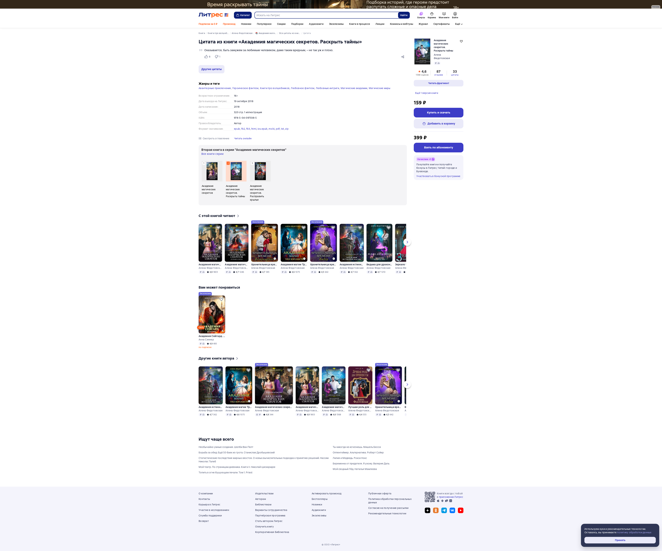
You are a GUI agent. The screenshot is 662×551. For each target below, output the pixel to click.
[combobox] (326, 15)
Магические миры (379, 88)
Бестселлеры (320, 499)
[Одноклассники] (436, 510)
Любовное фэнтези (302, 88)
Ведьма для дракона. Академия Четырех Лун (379, 264)
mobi (272, 128)
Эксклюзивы (336, 23)
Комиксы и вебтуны (401, 23)
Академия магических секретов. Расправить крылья (236, 264)
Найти (404, 15)
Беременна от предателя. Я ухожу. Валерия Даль (361, 463)
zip (287, 128)
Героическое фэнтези (245, 88)
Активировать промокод (326, 493)
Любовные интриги (327, 88)
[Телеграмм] (444, 510)
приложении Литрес (451, 496)
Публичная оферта (379, 493)
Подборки (297, 23)
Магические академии (354, 88)
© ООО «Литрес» (331, 544)
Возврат (204, 521)
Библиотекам (263, 504)
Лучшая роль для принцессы (360, 407)
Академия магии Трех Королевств (294, 264)
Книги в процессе (359, 23)
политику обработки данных (634, 532)
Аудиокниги (316, 23)
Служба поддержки (210, 515)
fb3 (248, 128)
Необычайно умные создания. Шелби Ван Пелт (226, 447)
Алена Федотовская (210, 267)
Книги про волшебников (274, 88)
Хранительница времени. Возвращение (264, 264)
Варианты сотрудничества (271, 510)
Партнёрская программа (270, 515)
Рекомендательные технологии (387, 513)
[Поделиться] (403, 57)
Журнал (423, 23)
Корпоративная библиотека (272, 532)
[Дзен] (427, 510)
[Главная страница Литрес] (213, 15)
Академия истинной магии (352, 264)
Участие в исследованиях (214, 510)
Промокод (229, 23)
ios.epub (263, 128)
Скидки (281, 23)
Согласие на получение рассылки (388, 508)
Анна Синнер (206, 339)
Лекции (379, 23)
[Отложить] (218, 227)
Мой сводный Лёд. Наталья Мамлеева (355, 469)
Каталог (245, 15)
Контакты (204, 499)
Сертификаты (441, 23)
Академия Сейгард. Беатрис (212, 336)
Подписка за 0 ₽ (208, 23)
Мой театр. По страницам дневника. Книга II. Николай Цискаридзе (237, 467)
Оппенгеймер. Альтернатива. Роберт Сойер (358, 452)
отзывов (438, 75)
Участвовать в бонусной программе (438, 176)
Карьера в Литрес (209, 504)
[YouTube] (460, 510)
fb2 (243, 128)
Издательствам (264, 493)
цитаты (455, 75)
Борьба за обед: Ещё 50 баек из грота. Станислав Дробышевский (237, 452)
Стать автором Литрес (268, 521)
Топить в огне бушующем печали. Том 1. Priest (225, 472)
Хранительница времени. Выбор (323, 264)
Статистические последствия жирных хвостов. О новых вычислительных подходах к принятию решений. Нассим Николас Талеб (264, 459)
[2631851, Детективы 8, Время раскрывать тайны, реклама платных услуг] (331, 4)
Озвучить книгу (264, 526)
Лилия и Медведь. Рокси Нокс (350, 458)
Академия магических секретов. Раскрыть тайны (333, 407)
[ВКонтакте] (452, 510)
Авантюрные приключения (215, 88)
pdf (278, 128)
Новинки (246, 23)
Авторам (260, 499)
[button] (211, 69)
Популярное (264, 23)
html (253, 128)
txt (282, 128)
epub (237, 128)
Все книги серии (212, 154)
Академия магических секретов (210, 264)
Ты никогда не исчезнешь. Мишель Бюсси (357, 447)
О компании (206, 493)
